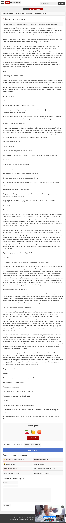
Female (25, 24)
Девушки (39, 9)
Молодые (41, 24)
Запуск (33, 438)
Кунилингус (32, 24)
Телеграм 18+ (33, 450)
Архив (32, 9)
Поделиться (36, 444)
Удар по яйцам (10, 464)
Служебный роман (51, 24)
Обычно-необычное (41, 459)
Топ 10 (26, 9)
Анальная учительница (42, 473)
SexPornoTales (22, 517)
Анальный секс (27, 14)
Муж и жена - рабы (10, 469)
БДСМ (19, 24)
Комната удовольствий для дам (44, 469)
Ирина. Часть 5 (39, 464)
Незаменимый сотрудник (12, 473)
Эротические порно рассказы (11, 14)
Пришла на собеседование (15, 459)
